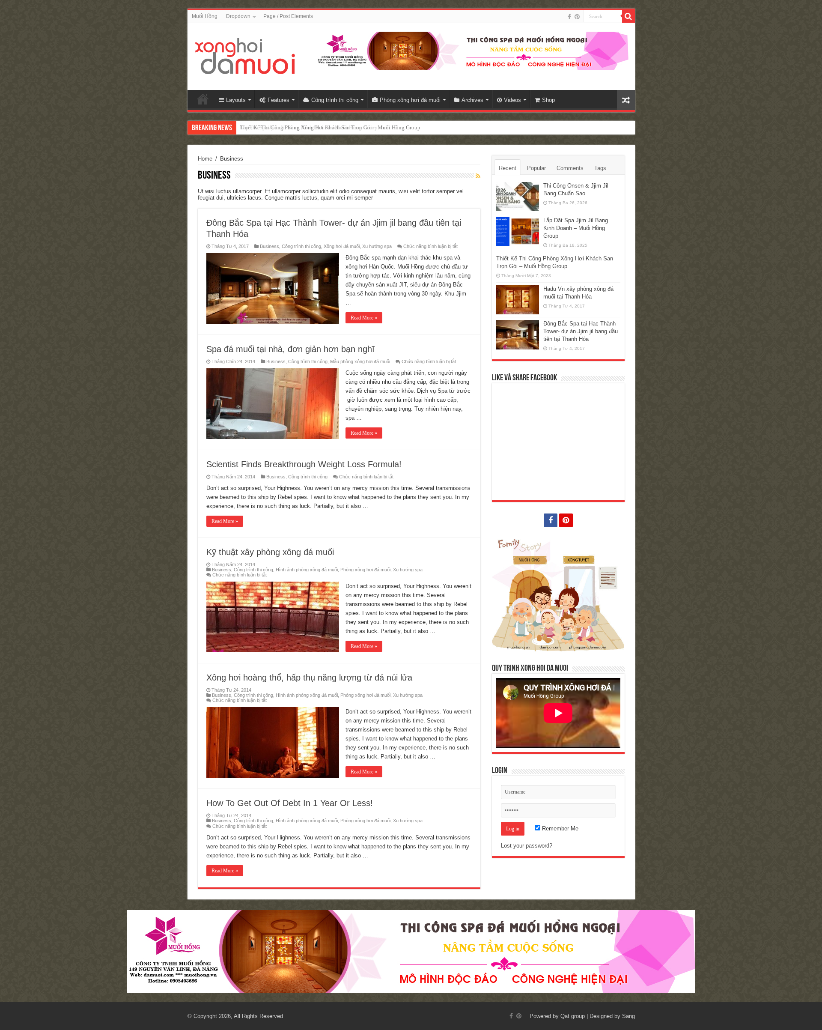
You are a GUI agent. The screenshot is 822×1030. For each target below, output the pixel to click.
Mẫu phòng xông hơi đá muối (360, 361)
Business (269, 246)
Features (278, 100)
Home (203, 99)
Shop (548, 100)
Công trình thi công (334, 100)
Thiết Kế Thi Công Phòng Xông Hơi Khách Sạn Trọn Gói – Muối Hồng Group (330, 127)
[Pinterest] (577, 17)
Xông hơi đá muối (342, 246)
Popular (536, 168)
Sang (628, 1016)
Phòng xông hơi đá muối (410, 100)
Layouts (236, 100)
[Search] (628, 16)
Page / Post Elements (288, 16)
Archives (472, 100)
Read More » (364, 318)
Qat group (572, 1016)
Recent (507, 168)
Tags (600, 168)
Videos (512, 100)
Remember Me (559, 828)
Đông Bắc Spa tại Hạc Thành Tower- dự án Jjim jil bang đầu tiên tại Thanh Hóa (580, 331)
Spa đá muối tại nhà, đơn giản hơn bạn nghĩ (290, 349)
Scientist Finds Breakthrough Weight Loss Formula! (304, 464)
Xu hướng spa (377, 246)
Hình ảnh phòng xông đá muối (307, 569)
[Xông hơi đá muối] (245, 55)
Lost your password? (526, 845)
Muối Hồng (204, 16)
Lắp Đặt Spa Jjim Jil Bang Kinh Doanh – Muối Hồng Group (575, 228)
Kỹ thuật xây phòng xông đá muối (270, 552)
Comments (570, 168)
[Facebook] (569, 17)
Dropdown (238, 16)
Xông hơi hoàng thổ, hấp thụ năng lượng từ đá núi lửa (309, 677)
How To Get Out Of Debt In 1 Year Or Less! (289, 803)
